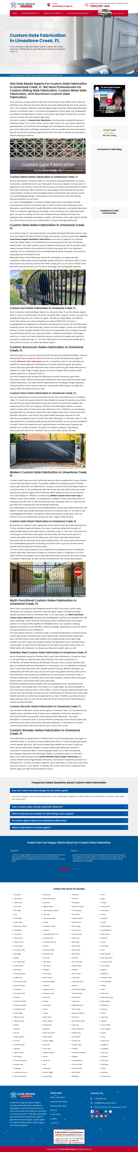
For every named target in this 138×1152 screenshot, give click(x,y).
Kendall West (76, 997)
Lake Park (46, 958)
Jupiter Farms (47, 1017)
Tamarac (104, 902)
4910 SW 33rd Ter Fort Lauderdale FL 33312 (110, 1107)
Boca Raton (105, 946)
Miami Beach (105, 934)
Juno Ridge (17, 954)
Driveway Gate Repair (52, 13)
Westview (46, 985)
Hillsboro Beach (19, 1017)
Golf (15, 914)
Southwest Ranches (49, 942)
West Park (46, 1045)
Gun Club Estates (19, 962)
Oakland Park (76, 1033)
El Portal (16, 1041)
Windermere (105, 1005)
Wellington (75, 1076)
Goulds (45, 1009)
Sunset (45, 1056)
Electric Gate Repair (57, 1097)
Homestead (105, 910)
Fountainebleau (77, 1060)
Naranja (45, 1001)
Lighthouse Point (48, 989)
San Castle (46, 902)
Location (53, 1118)
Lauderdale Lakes (77, 981)
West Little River (77, 962)
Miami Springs (47, 1037)
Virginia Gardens (19, 1037)
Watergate (17, 1068)
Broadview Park (48, 954)
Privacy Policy (55, 1114)
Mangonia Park (19, 1021)
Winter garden (105, 1001)
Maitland (104, 1021)
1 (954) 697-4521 (100, 6)
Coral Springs (105, 966)
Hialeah (103, 985)
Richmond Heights (49, 981)
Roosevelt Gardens (20, 1060)
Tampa (103, 1068)
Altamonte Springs (107, 997)
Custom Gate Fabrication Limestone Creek (46, 75)
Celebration (104, 1064)
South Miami (47, 1005)
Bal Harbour (18, 1056)
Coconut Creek (77, 1064)
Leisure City (76, 938)
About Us (53, 1110)
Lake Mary (104, 1017)
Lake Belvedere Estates (50, 910)
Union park (104, 1060)
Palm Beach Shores (20, 981)
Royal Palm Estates (49, 899)
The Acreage (76, 1009)
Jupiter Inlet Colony (20, 926)
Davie (103, 950)
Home (14, 13)
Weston (103, 914)
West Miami (47, 962)
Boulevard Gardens (20, 1005)
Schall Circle (18, 989)
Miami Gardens (106, 954)
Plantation (104, 938)
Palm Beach (47, 966)
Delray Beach (105, 906)
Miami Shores (47, 977)
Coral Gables (76, 1037)
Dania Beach (76, 954)
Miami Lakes (76, 950)
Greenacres (75, 1017)
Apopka (103, 1033)
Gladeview (46, 1029)
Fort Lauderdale (106, 981)
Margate (74, 1056)
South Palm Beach (20, 1001)
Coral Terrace (76, 930)
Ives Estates (76, 914)
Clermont (104, 1009)
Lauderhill (104, 918)
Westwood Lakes (48, 993)
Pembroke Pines (106, 977)
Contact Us (54, 1123)
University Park (77, 934)
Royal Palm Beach (78, 1013)
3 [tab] (76, 868)
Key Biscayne (47, 1025)
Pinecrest (75, 899)
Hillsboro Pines (19, 942)
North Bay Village (48, 950)
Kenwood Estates (19, 985)
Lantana (45, 1013)
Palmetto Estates (48, 1053)
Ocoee (103, 1037)
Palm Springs (76, 926)
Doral (103, 895)
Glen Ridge (17, 910)
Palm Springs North (49, 918)
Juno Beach (46, 895)
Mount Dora (105, 1041)
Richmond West (77, 993)
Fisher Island (18, 922)
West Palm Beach (107, 958)
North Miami (76, 1072)
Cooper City (76, 977)
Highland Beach (48, 906)
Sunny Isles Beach (78, 906)
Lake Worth (76, 1001)
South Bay (46, 914)
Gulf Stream (18, 970)
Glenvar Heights (48, 1072)
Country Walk (47, 1076)
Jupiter (103, 899)
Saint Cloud (104, 1053)
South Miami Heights (79, 989)
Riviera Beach (76, 974)
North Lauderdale (77, 1029)
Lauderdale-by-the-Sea (50, 934)
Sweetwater (76, 902)
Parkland (75, 970)
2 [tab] (72, 868)
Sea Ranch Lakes (19, 950)
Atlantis (16, 1025)
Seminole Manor (19, 1045)
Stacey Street (18, 938)
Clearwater (104, 1072)
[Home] (22, 5)
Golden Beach (18, 966)
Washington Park (19, 1009)
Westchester (76, 946)
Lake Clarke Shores (20, 1076)
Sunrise (103, 942)
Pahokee (46, 946)
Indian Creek (18, 902)
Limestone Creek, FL (62, 6)
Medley (16, 958)
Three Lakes (47, 1049)
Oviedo (103, 1013)
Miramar (103, 970)
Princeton (75, 958)
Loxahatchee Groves (20, 1072)
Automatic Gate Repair (58, 1101)
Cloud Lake (17, 906)
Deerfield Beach (106, 930)
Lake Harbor (18, 899)
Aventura (75, 985)
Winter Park (105, 993)
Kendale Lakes (76, 1045)
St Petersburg (105, 1076)
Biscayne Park (18, 1064)
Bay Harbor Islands (49, 926)
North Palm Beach (49, 1033)
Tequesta (46, 930)
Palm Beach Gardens (79, 1053)
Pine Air (16, 1033)
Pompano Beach (106, 962)
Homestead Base (19, 974)
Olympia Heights (48, 1041)
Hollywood (104, 974)
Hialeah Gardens (77, 918)
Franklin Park (18, 977)
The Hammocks (77, 1068)
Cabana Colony (19, 1053)
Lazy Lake (17, 895)
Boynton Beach (106, 926)
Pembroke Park (48, 938)
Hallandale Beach (77, 1005)
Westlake (17, 997)
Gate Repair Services (29, 13)
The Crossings (76, 910)
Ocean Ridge (18, 1013)
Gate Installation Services (77, 13)
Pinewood (75, 895)
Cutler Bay (75, 1025)
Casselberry (105, 1049)
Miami (103, 989)
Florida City (46, 997)
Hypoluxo (17, 1049)
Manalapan (17, 930)
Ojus (44, 1064)
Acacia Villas (18, 918)
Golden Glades (76, 966)
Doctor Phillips (105, 1025)
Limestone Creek (22, 75)
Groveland (104, 1056)
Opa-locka (46, 1060)
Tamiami (75, 1049)
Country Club (76, 1041)
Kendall (103, 922)
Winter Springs (105, 1029)
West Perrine (47, 974)
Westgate (46, 970)
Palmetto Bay (76, 922)
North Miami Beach (78, 1021)
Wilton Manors (48, 1021)
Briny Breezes (18, 946)
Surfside (45, 922)
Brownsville (46, 1068)
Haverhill (16, 1029)
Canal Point (17, 934)
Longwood (104, 1045)
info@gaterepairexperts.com (105, 1103)
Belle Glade (75, 942)
